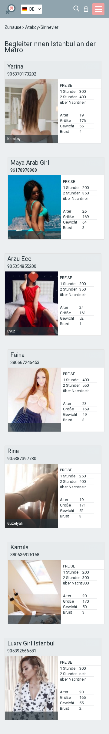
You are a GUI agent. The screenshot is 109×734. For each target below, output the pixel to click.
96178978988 (23, 170)
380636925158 (24, 554)
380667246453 (24, 362)
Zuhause (13, 27)
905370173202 (21, 74)
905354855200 (21, 266)
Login (87, 7)
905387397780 (21, 458)
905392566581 (21, 651)
